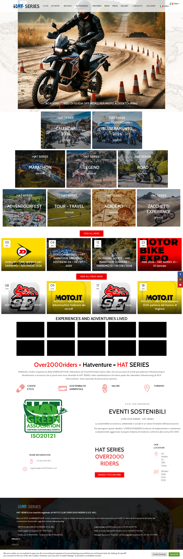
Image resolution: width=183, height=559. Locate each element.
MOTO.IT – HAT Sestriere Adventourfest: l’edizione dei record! (68, 305)
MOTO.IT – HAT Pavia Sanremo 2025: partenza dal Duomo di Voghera (159, 305)
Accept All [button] (174, 554)
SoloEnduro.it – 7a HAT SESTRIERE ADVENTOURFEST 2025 (23, 305)
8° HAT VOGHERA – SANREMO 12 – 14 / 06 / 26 (91, 103)
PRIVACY (15, 544)
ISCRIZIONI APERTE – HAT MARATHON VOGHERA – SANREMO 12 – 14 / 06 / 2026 (114, 262)
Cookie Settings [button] (159, 554)
